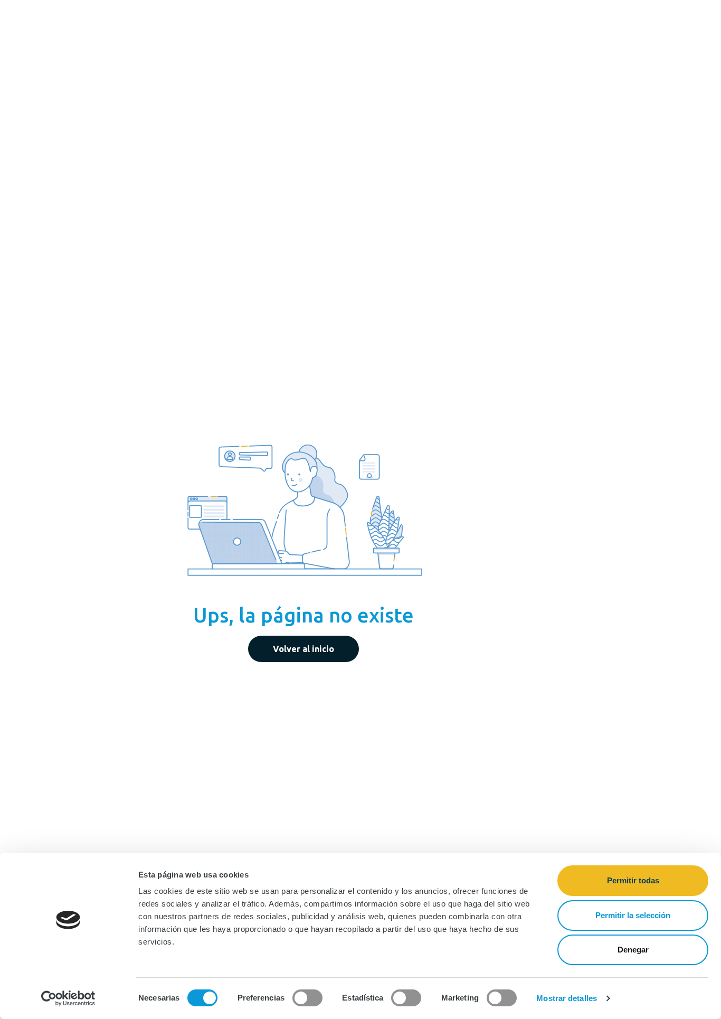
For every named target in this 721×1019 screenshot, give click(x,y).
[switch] (307, 997)
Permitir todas (633, 880)
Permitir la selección (632, 915)
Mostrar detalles (566, 998)
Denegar (633, 949)
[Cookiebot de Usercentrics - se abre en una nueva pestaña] (68, 998)
